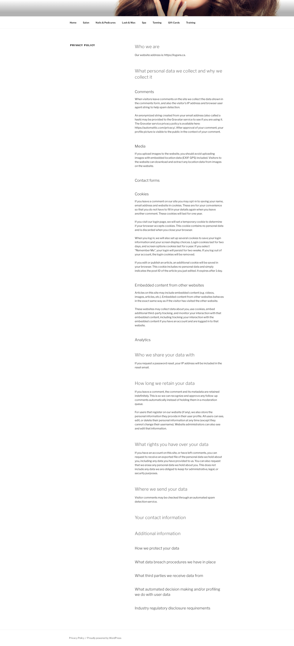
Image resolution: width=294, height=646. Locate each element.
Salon (86, 22)
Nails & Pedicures (106, 22)
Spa (144, 22)
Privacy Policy (76, 637)
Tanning (157, 22)
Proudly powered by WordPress (104, 637)
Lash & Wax (128, 22)
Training (190, 22)
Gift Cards (174, 22)
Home (73, 22)
